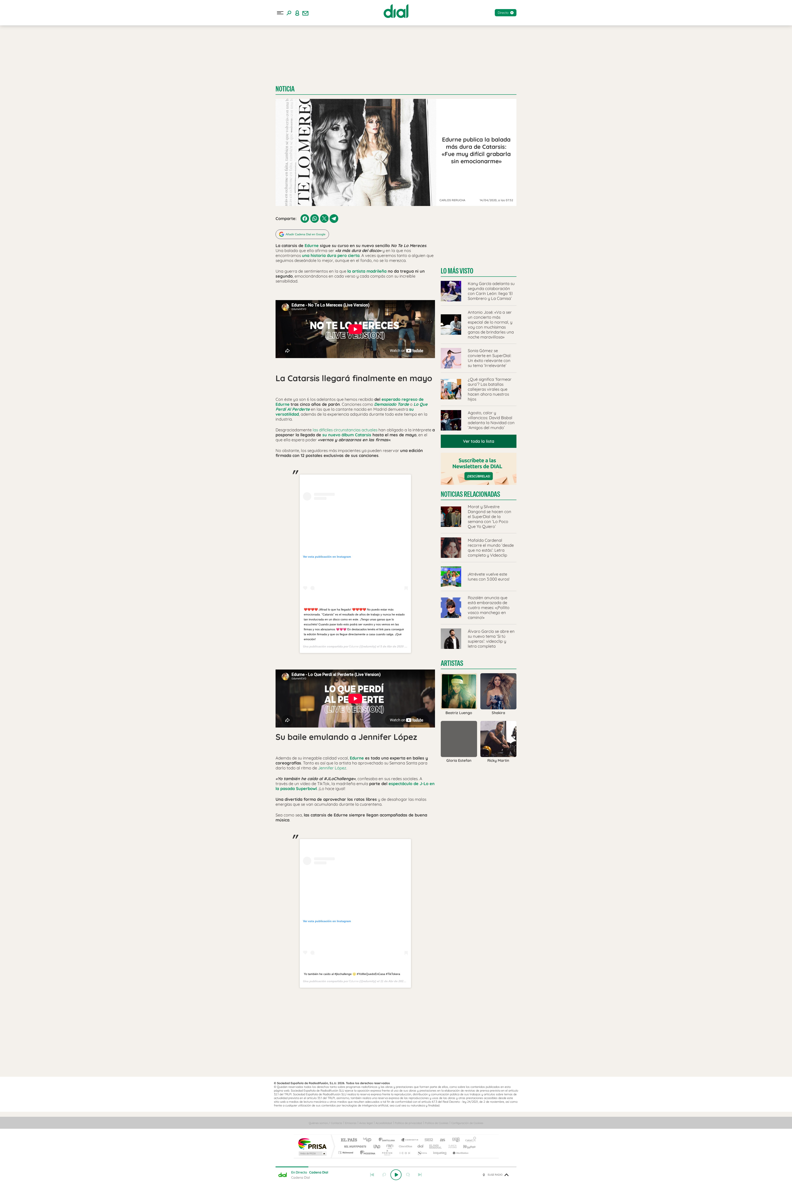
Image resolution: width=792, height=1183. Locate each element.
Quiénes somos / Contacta (325, 1123)
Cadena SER (427, 1140)
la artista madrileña (367, 271)
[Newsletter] (305, 12)
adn (454, 1140)
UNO (377, 1146)
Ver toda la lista (478, 441)
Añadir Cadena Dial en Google (305, 234)
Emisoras (9, 84)
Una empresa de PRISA (312, 1143)
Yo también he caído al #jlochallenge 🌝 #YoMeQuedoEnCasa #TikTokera (352, 974)
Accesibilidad (384, 1123)
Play (396, 1174)
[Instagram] (10, 73)
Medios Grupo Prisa (312, 1153)
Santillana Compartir (410, 1140)
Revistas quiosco (25, 51)
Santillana (388, 1140)
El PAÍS (349, 1140)
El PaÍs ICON (404, 1152)
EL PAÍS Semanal (435, 1146)
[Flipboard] (19, 73)
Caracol (469, 1140)
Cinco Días (405, 1146)
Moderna (366, 1152)
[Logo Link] (396, 11)
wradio (389, 1146)
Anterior (372, 1174)
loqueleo (440, 1152)
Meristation (460, 1152)
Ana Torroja (30, 44)
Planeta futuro (451, 1146)
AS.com (440, 1140)
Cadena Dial (420, 1146)
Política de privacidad (408, 1123)
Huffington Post (354, 1146)
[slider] (396, 1166)
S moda (422, 1152)
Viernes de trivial (53, 44)
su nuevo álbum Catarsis (346, 434)
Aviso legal (366, 1123)
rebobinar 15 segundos (384, 1174)
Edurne (312, 245)
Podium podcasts (387, 1152)
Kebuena (465, 1146)
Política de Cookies (436, 1123)
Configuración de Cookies (467, 1123)
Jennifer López (332, 767)
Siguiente (419, 1174)
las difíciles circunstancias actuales (345, 429)
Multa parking (50, 51)
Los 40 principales (368, 1140)
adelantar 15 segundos (408, 1174)
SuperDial (70, 51)
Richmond (346, 1152)
